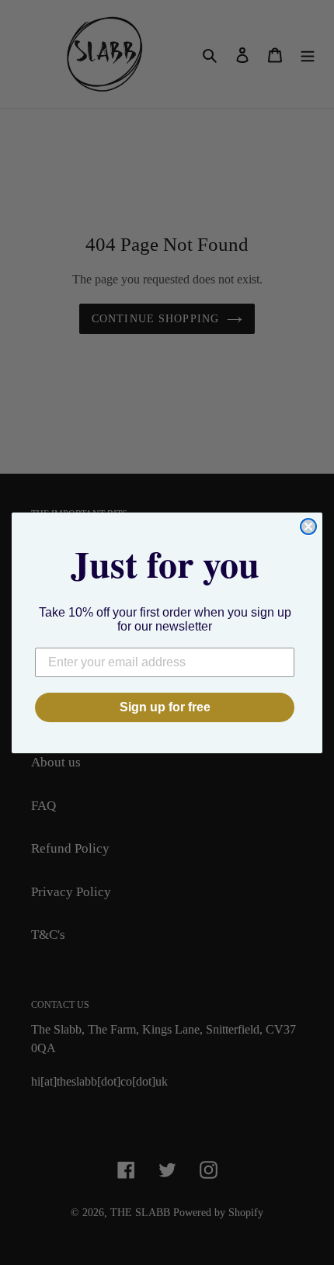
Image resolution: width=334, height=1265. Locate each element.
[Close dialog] (308, 526)
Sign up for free (165, 707)
